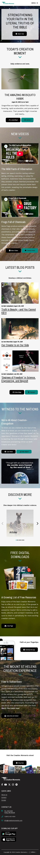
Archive (28, 120)
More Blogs (18, 392)
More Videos (14, 250)
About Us (4, 794)
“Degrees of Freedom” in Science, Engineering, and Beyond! (18, 379)
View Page (10, 626)
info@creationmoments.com (13, 820)
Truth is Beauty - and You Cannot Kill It (18, 311)
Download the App (30, 650)
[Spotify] (16, 784)
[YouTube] (5, 784)
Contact (3, 797)
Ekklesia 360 (32, 852)
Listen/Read (14, 120)
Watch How (20, 34)
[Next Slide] (37, 523)
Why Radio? (25, 452)
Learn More (9, 452)
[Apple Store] (8, 839)
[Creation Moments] (7, 3)
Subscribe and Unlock (12, 716)
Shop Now (21, 763)
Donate (3, 800)
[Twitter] (9, 784)
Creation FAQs (31, 250)
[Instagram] (13, 784)
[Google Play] (8, 834)
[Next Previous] (2, 523)
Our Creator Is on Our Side (15, 345)
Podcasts (32, 392)
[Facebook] (2, 784)
